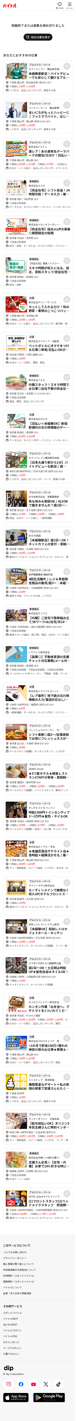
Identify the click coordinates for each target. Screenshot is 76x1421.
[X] (46, 1384)
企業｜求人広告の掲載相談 (17, 1293)
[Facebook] (21, 1384)
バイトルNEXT (10, 1318)
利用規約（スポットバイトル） (19, 1275)
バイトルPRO (10, 1336)
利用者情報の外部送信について (19, 1269)
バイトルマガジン (12, 1330)
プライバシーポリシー (15, 1258)
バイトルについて (12, 1287)
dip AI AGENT (10, 1324)
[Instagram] (8, 1384)
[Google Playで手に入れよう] (49, 1397)
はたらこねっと (11, 1342)
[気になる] (66, 66)
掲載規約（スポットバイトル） (19, 1281)
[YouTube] (33, 1384)
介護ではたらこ (11, 1353)
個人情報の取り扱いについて (18, 1263)
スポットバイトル (12, 1312)
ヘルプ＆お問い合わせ (15, 1252)
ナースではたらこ (12, 1347)
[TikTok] (58, 1384)
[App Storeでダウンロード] (16, 1397)
